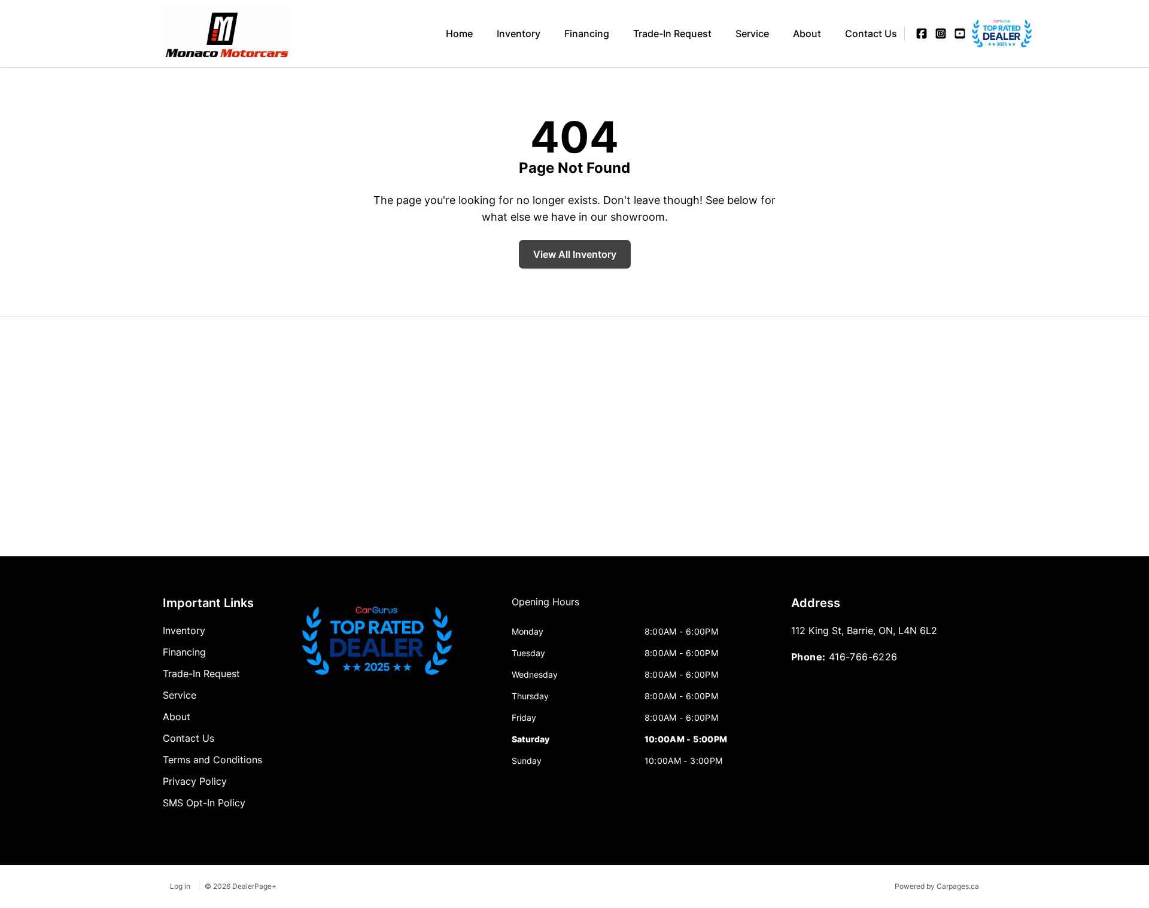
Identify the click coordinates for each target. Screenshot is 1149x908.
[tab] (545, 608)
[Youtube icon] (960, 33)
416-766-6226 (863, 657)
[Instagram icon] (941, 33)
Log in (180, 886)
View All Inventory (574, 254)
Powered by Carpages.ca (937, 886)
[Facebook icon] (921, 33)
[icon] (979, 33)
